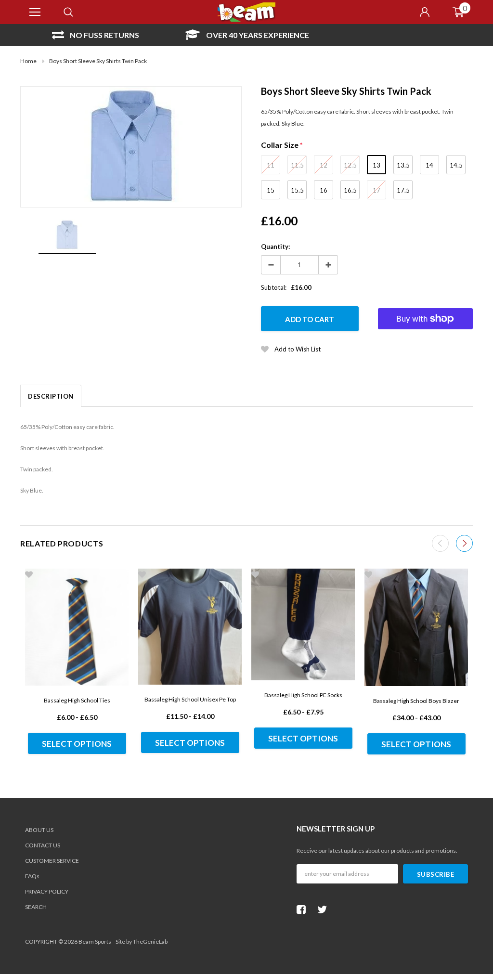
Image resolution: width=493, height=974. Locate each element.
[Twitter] (324, 909)
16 (323, 190)
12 (323, 165)
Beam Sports (94, 941)
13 (376, 165)
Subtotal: (273, 287)
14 (429, 165)
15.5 (297, 190)
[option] (95, 35)
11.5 (297, 165)
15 (270, 190)
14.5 (456, 165)
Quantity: (275, 246)
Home (28, 61)
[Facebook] (304, 909)
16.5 (350, 190)
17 (376, 190)
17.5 (403, 190)
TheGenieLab (150, 941)
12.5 (350, 165)
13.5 (403, 165)
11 (270, 165)
